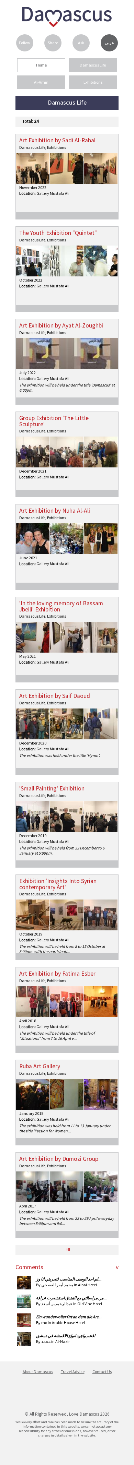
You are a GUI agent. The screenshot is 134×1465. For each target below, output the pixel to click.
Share (53, 42)
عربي (109, 43)
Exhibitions (92, 82)
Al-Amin (41, 82)
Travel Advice (73, 1371)
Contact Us (102, 1371)
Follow (24, 42)
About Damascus (38, 1371)
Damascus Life (93, 65)
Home (41, 65)
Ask (81, 42)
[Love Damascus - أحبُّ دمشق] (67, 25)
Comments (29, 1267)
